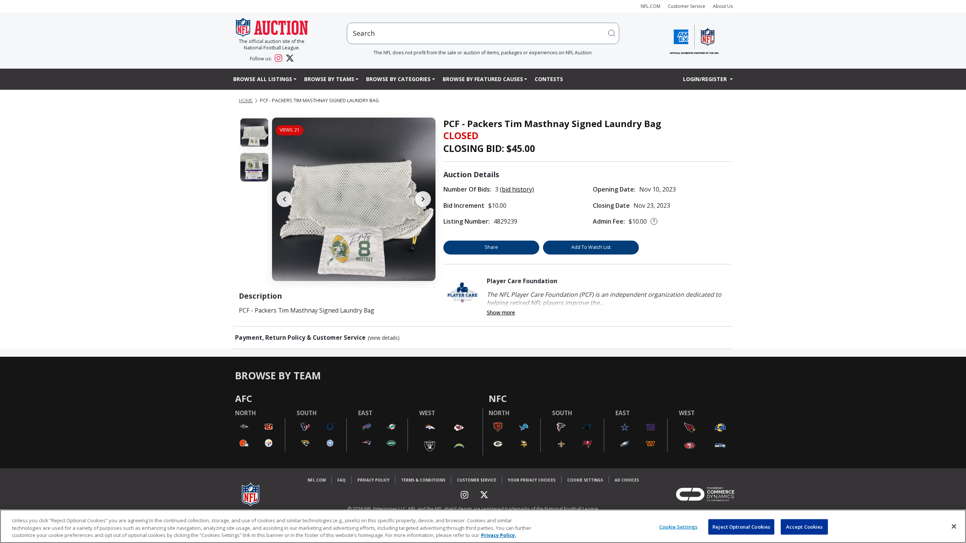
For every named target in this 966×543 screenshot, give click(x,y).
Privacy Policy (373, 480)
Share (491, 247)
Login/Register (705, 79)
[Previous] (284, 199)
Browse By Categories (398, 79)
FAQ (341, 480)
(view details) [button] (384, 337)
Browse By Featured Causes (483, 79)
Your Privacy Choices (531, 480)
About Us (723, 6)
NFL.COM (650, 6)
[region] (483, 526)
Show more (501, 312)
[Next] (423, 199)
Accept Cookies (804, 526)
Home (246, 100)
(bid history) (517, 189)
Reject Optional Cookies (741, 526)
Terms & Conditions (423, 480)
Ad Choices (627, 480)
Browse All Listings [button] (262, 79)
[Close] (954, 526)
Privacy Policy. (498, 535)
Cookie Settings (585, 480)
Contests (549, 79)
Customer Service (686, 6)
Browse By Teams (329, 79)
